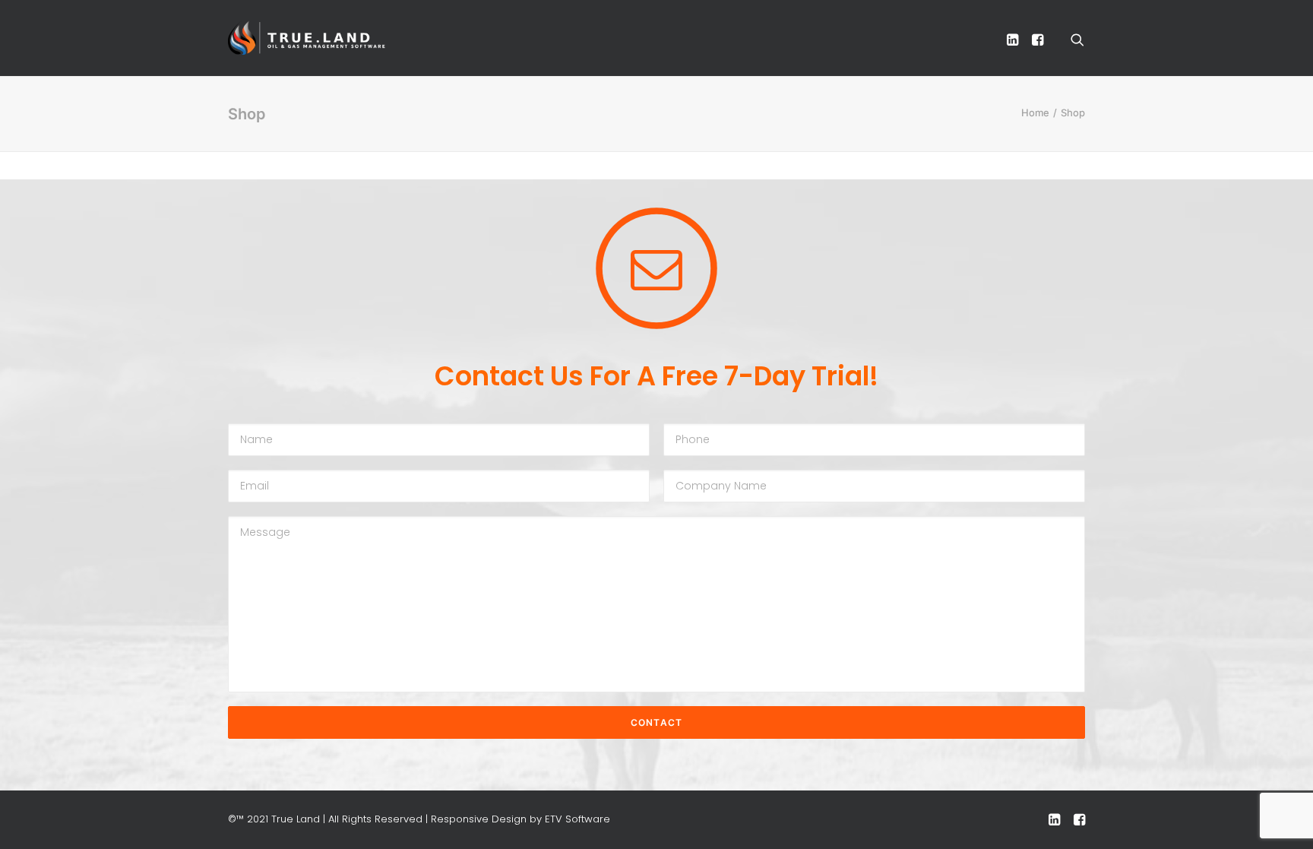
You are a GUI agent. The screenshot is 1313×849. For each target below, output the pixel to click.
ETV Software (577, 819)
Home (1035, 112)
